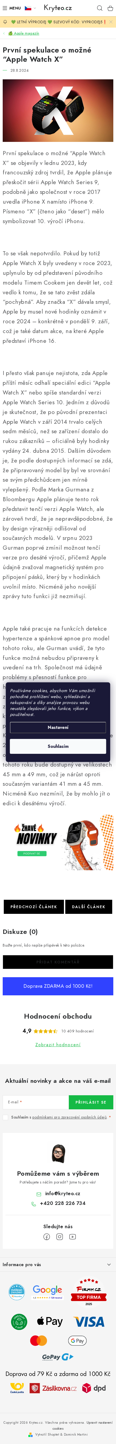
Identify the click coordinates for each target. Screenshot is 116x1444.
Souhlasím (58, 746)
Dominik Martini (76, 1434)
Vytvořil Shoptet (47, 1434)
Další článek (88, 907)
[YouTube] (72, 1237)
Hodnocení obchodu (58, 1016)
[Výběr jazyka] (30, 8)
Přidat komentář (58, 962)
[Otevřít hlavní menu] (10, 8)
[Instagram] (59, 1237)
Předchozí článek (34, 907)
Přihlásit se (91, 1102)
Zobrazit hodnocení (58, 1045)
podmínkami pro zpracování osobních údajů (69, 1117)
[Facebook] (46, 1237)
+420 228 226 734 (63, 1203)
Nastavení (58, 727)
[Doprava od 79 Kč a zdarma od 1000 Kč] (58, 1387)
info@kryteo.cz (62, 1193)
